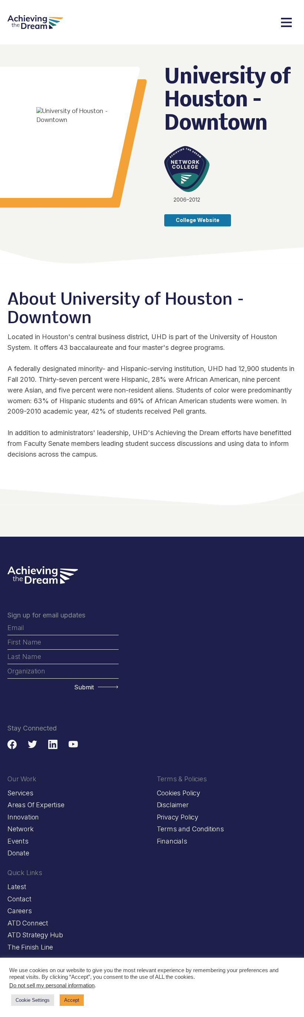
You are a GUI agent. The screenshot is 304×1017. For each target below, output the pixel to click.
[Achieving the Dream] (35, 22)
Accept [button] (71, 1000)
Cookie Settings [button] (33, 1000)
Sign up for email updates (46, 615)
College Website (197, 220)
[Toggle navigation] (286, 22)
